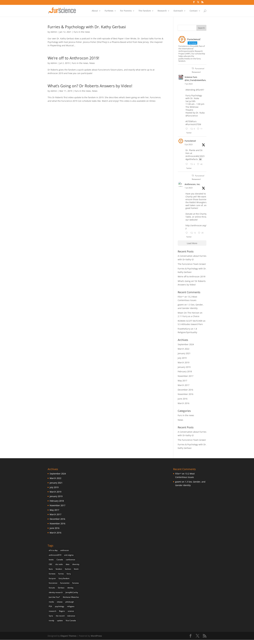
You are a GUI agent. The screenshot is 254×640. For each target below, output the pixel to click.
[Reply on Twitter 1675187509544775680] (187, 233)
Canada (60, 559)
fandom (59, 569)
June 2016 (182, 398)
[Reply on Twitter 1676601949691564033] (187, 164)
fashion (68, 569)
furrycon (52, 578)
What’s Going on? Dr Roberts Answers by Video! (90, 85)
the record (60, 616)
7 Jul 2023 (189, 84)
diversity (75, 564)
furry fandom (64, 578)
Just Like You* (54, 597)
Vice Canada (71, 620)
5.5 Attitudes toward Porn (190, 324)
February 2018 (185, 371)
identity (70, 587)
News (92, 63)
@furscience (192, 115)
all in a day (53, 550)
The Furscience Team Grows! (192, 264)
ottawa (59, 602)
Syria (51, 616)
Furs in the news (82, 31)
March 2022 (183, 348)
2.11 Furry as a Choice (188, 316)
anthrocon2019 (55, 555)
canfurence (70, 559)
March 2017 (183, 385)
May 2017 (182, 380)
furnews (52, 573)
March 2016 (183, 403)
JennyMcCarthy (72, 592)
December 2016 (185, 389)
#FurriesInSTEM (193, 124)
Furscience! (190, 140)
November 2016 (185, 394)
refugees (70, 606)
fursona (75, 583)
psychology (59, 606)
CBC (50, 564)
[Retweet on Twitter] (193, 68)
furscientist (64, 583)
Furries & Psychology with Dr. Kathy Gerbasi (87, 26)
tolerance (71, 616)
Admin (54, 31)
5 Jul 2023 (189, 144)
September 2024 (186, 344)
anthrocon (64, 550)
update (60, 620)
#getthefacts (192, 159)
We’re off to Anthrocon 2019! (73, 58)
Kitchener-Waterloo (71, 597)
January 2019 (184, 367)
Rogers (62, 611)
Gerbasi (61, 587)
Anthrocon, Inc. (192, 184)
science (71, 611)
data (67, 564)
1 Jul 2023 (189, 187)
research (52, 611)
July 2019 (182, 358)
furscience (53, 583)
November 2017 (185, 376)
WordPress (96, 635)
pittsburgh (69, 602)
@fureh (199, 89)
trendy (51, 620)
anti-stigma (68, 555)
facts (51, 569)
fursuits (52, 587)
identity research (56, 592)
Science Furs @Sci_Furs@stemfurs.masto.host (201, 79)
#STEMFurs (191, 121)
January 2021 (184, 353)
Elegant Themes (68, 635)
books (51, 559)
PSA (50, 606)
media (51, 602)
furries (61, 573)
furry (69, 573)
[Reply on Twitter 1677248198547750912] (187, 129)
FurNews (109, 11)
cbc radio (59, 564)
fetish (76, 569)
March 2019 (183, 362)
